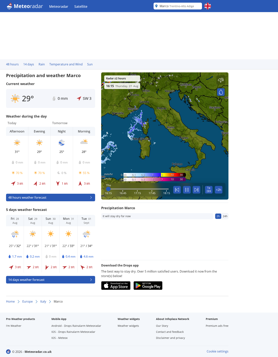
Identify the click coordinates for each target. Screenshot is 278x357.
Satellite (80, 6)
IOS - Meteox (59, 338)
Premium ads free (217, 326)
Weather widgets (128, 326)
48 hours (12, 64)
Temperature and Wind (66, 64)
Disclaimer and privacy (170, 338)
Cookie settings (217, 351)
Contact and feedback (170, 332)
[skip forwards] (196, 190)
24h (225, 216)
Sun (90, 64)
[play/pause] (187, 190)
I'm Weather (13, 326)
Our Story (162, 326)
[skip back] (177, 190)
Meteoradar (58, 6)
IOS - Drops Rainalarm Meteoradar (73, 332)
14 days (28, 64)
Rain (42, 64)
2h (218, 216)
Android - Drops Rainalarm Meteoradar (76, 326)
